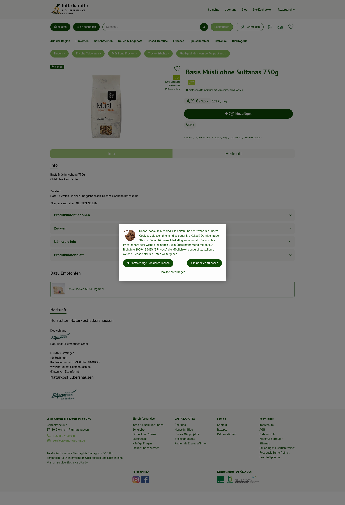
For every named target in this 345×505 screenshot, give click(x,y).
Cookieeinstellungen (172, 272)
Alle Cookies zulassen (204, 263)
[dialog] (172, 252)
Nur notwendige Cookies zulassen (148, 263)
